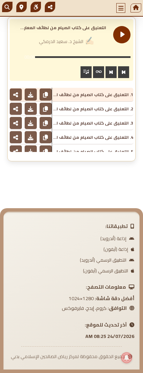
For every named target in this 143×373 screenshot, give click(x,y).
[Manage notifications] (126, 357)
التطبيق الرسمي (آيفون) (106, 270)
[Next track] (111, 72)
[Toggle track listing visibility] (86, 72)
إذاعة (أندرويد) (113, 238)
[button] (120, 8)
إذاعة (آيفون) (116, 249)
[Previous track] (123, 72)
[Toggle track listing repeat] (98, 72)
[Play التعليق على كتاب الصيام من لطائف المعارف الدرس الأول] (122, 34)
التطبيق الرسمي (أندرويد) (103, 260)
